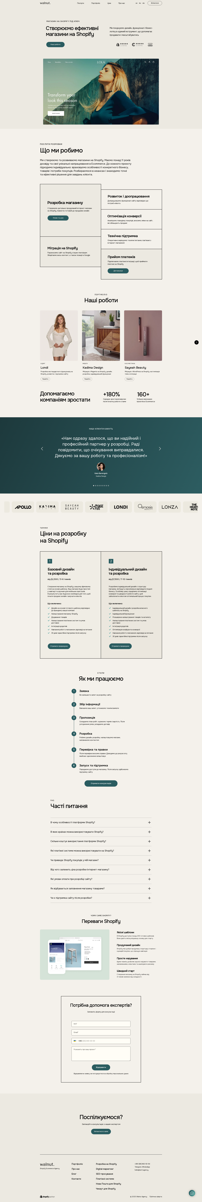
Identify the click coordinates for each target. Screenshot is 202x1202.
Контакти (76, 1179)
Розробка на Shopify (106, 1164)
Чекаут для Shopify (106, 1188)
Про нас (121, 3)
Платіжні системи (105, 1179)
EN (143, 3)
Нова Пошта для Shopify (108, 1184)
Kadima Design (93, 368)
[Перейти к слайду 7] (106, 485)
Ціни (109, 3)
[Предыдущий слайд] (42, 448)
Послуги (80, 3)
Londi (44, 368)
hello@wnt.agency (141, 1170)
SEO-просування (104, 1174)
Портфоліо (95, 3)
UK (136, 3)
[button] (59, 646)
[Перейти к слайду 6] (104, 485)
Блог (74, 1174)
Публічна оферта (156, 1197)
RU (140, 3)
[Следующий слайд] (196, 342)
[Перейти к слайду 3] (97, 485)
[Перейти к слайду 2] (95, 485)
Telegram (138, 1167)
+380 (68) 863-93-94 (142, 1164)
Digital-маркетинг (105, 1169)
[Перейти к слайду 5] (102, 485)
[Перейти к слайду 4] (99, 485)
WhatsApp (146, 1167)
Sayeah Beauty (135, 368)
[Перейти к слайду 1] (93, 485)
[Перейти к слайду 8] (108, 485)
